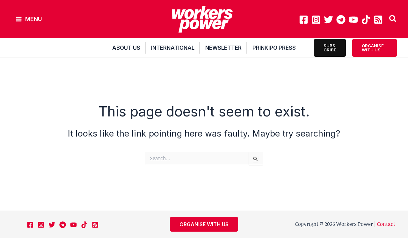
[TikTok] (365, 19)
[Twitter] (328, 19)
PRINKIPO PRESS (274, 48)
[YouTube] (353, 19)
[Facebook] (303, 19)
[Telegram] (341, 19)
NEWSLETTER (223, 48)
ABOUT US (126, 48)
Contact (386, 223)
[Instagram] (316, 19)
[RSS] (378, 19)
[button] (393, 19)
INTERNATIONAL (172, 48)
